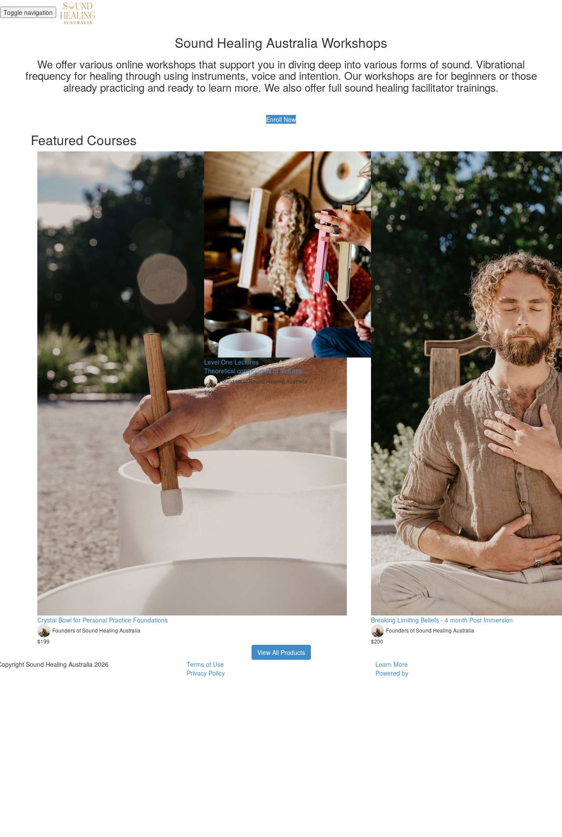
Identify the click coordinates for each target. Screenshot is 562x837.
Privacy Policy (206, 673)
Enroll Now (281, 119)
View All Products (281, 652)
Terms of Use (205, 664)
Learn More (391, 664)
